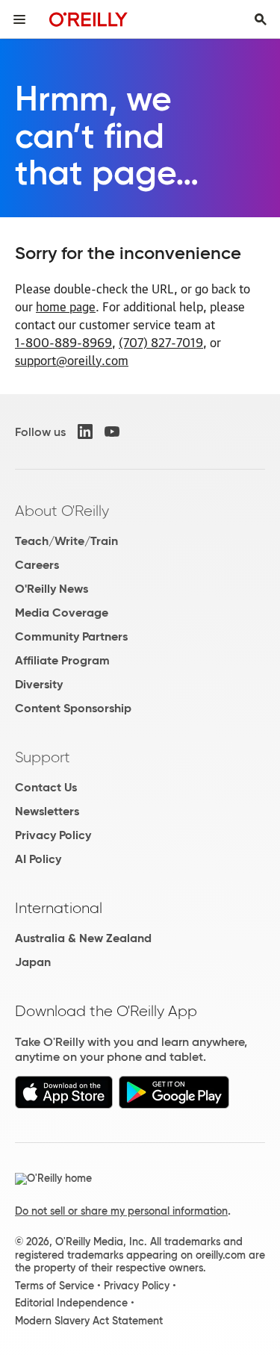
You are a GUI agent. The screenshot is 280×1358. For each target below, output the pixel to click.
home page (66, 306)
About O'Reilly (62, 511)
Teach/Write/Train (66, 541)
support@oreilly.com (71, 360)
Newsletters (47, 811)
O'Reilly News (51, 589)
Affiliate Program (62, 660)
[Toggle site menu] (19, 19)
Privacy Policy (53, 835)
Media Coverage (61, 612)
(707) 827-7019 (161, 342)
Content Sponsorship (73, 708)
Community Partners (71, 636)
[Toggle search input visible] (261, 19)
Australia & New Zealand (83, 938)
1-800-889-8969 (63, 342)
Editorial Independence (71, 1302)
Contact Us (46, 787)
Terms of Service (54, 1285)
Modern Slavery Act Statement (89, 1320)
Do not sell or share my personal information (121, 1211)
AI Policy (38, 859)
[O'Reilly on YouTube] (112, 431)
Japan (33, 962)
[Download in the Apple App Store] (64, 1104)
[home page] (88, 19)
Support (42, 757)
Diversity (39, 684)
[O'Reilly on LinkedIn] (85, 431)
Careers (37, 565)
